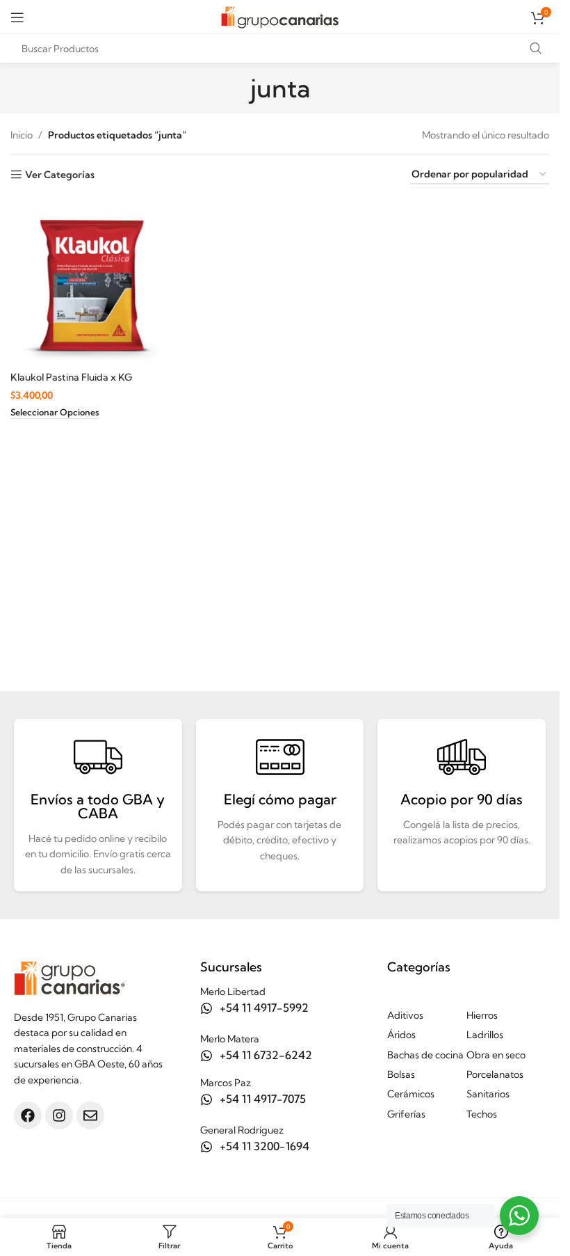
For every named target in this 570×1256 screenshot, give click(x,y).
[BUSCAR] (535, 49)
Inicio (21, 135)
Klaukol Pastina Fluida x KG (71, 377)
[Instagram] (59, 1115)
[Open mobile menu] (17, 17)
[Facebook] (28, 1115)
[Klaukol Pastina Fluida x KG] (93, 281)
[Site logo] (280, 16)
